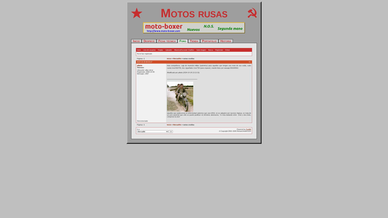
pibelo (139, 65)
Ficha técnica (167, 41)
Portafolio (209, 41)
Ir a (138, 129)
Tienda (194, 41)
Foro (182, 41)
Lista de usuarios (149, 50)
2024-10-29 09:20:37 (144, 62)
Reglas (160, 50)
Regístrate (219, 50)
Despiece (149, 41)
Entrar (227, 50)
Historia (225, 41)
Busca (210, 50)
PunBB (248, 129)
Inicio (136, 41)
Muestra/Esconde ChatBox (184, 50)
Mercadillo (177, 58)
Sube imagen (201, 50)
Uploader (168, 50)
